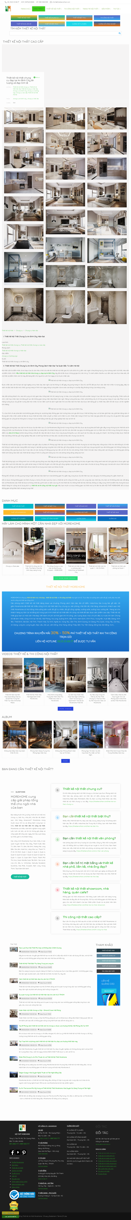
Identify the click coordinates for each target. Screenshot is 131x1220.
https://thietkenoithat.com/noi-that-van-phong (92, 851)
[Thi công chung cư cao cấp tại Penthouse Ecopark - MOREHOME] (55, 545)
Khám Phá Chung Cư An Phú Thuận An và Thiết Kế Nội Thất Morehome (43, 1057)
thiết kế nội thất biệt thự (92, 816)
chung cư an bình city (19, 98)
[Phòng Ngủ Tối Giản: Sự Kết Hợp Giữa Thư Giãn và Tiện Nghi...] (91, 734)
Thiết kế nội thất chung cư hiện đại (14, 350)
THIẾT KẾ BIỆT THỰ (79, 18)
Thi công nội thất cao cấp (81, 917)
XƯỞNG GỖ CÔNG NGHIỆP (107, 24)
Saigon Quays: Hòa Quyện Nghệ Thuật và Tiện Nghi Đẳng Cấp (40, 1072)
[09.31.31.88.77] (12, 1216)
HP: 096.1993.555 (42, 2)
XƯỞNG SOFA (81, 518)
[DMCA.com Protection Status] (13, 1206)
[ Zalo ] (4, 1213)
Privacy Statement (50, 1216)
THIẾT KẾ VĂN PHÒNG (112, 506)
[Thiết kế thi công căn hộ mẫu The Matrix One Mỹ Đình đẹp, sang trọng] (34, 545)
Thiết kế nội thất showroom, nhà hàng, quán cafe (86, 890)
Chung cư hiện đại (31, 330)
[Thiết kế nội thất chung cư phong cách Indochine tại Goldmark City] (76, 545)
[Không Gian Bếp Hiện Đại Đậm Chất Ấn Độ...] (15, 734)
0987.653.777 (24, 1144)
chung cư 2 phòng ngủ (9, 356)
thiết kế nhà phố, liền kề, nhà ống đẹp (88, 864)
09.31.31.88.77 (65, 641)
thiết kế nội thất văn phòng (95, 838)
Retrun (37, 77)
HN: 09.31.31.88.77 (13, 2)
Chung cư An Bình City (20, 91)
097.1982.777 (14, 1144)
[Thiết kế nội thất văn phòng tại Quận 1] (118, 545)
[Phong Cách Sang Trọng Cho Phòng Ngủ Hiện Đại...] (40, 734)
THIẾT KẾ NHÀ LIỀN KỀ (24, 24)
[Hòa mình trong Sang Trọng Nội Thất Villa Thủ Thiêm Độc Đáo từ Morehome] (55, 675)
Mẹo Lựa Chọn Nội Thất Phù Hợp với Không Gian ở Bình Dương (40, 948)
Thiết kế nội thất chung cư (21, 87)
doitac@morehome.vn (103, 1144)
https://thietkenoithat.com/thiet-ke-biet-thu (83, 826)
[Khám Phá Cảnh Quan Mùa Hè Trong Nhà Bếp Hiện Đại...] (116, 734)
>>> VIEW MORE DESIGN (65, 578)
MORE (65, 761)
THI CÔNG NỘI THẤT (107, 18)
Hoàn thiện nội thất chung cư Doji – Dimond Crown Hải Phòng (40, 1010)
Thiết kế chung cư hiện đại (29, 89)
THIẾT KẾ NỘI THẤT (24, 18)
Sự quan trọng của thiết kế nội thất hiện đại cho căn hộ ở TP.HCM (41, 995)
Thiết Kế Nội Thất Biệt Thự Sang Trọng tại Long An (36, 963)
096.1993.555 (43, 1154)
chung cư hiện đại (33, 98)
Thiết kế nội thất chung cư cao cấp (33, 345)
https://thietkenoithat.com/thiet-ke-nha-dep (83, 876)
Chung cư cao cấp (21, 92)
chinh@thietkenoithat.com (61, 2)
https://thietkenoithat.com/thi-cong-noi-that (91, 929)
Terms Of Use (62, 1216)
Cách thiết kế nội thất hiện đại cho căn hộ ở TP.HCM (37, 979)
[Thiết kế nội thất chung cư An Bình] (24, 116)
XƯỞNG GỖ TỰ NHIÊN (79, 24)
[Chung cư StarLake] (12, 545)
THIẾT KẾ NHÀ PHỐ (81, 506)
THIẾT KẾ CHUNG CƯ (51, 18)
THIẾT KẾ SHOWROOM (18, 512)
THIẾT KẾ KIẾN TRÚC (51, 24)
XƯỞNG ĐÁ (112, 518)
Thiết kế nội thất (7, 330)
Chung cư (19, 330)
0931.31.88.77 (44, 1138)
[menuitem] (26, 8)
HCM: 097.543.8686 (27, 2)
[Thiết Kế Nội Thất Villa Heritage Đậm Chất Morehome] (34, 675)
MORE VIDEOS (65, 708)
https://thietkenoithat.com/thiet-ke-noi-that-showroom (86, 905)
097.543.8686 (43, 1166)
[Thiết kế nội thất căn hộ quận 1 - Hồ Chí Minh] (97, 545)
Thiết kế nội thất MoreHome (32, 1216)
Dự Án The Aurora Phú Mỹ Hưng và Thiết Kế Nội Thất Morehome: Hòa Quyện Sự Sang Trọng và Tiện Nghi (54, 1088)
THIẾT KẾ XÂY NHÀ (113, 512)
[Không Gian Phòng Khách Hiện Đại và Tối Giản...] (65, 734)
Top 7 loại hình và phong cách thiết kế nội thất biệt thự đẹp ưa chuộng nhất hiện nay (48, 1041)
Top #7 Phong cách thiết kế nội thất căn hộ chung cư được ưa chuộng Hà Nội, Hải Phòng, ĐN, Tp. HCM (54, 1026)
